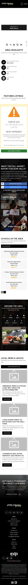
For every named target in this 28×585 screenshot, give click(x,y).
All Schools (6, 246)
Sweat (7, 322)
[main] (14, 237)
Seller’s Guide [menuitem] (14, 525)
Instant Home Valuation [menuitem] (14, 521)
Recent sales (12, 66)
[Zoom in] (26, 42)
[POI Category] (7, 44)
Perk (24, 317)
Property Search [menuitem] (14, 532)
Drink (11, 317)
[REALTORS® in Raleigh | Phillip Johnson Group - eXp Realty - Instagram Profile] (10, 512)
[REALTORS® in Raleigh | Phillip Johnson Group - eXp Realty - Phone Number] (11, 558)
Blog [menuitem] (14, 546)
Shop (17, 317)
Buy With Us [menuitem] (14, 530)
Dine (4, 317)
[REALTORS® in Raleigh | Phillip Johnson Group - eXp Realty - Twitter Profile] (17, 512)
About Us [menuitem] (14, 542)
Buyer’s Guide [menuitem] (14, 534)
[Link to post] (14, 376)
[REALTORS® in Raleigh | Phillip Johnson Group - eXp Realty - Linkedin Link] (21, 512)
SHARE (23, 328)
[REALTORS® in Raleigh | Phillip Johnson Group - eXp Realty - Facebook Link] (6, 512)
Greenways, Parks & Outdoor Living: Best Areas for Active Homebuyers (14, 388)
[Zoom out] (26, 44)
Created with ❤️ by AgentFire (14, 560)
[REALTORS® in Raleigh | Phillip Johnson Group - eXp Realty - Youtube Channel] (14, 512)
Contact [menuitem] (14, 548)
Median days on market (12, 71)
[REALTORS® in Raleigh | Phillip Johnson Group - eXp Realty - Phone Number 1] (3, 558)
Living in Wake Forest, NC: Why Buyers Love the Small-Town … (13, 422)
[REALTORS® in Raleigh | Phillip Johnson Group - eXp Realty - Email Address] (7, 558)
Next (26, 336)
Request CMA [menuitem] (14, 523)
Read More (7, 399)
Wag (21, 322)
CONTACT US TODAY (11, 494)
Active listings (10, 77)
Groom (15, 322)
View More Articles (14, 366)
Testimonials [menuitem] (14, 544)
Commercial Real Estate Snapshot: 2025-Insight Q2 (13, 455)
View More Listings (14, 151)
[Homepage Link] (7, 4)
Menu (25, 4)
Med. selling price (13, 61)
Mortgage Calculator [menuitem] (14, 536)
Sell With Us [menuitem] (14, 519)
